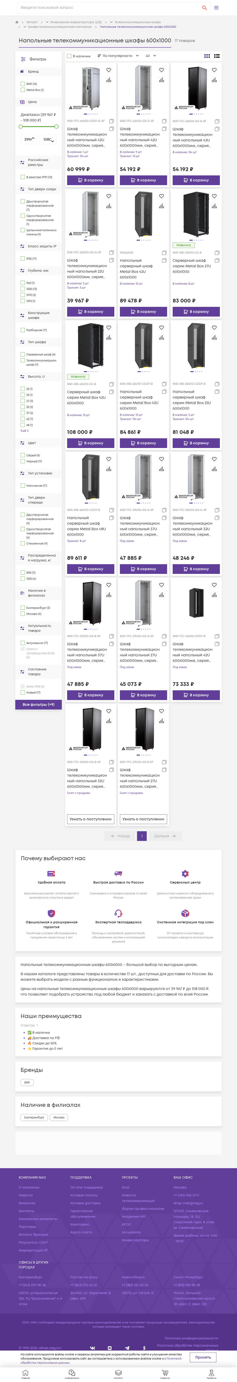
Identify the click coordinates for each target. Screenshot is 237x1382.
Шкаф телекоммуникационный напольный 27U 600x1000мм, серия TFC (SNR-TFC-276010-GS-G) (140, 652)
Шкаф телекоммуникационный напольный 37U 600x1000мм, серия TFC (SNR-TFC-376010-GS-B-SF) (87, 652)
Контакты (26, 1211)
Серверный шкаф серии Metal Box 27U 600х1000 (192, 266)
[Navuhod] (110, 1348)
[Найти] (204, 7)
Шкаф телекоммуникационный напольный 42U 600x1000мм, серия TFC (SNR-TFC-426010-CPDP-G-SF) (87, 137)
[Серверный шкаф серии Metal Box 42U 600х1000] (90, 345)
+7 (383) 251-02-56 (135, 1285)
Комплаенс (80, 1224)
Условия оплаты (84, 1195)
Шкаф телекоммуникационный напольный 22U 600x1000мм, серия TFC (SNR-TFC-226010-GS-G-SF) (87, 269)
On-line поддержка (86, 1187)
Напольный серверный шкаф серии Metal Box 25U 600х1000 (192, 400)
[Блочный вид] (207, 56)
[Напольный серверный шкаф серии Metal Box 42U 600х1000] (143, 345)
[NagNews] (127, 1348)
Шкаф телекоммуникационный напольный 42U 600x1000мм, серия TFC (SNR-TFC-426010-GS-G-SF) (140, 137)
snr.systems (131, 1232)
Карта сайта (81, 1232)
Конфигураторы (135, 1240)
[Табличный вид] (217, 56)
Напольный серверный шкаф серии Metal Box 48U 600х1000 (86, 526)
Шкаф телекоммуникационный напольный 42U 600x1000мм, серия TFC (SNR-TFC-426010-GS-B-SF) (192, 138)
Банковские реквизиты (38, 1219)
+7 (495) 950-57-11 (186, 1195)
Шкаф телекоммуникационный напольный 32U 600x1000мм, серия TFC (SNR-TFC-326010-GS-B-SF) (87, 778)
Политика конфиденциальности (191, 1338)
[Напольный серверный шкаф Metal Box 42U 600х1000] (143, 214)
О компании (29, 1187)
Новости (26, 1195)
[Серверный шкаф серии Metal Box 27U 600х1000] (196, 214)
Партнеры (27, 1227)
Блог (126, 1187)
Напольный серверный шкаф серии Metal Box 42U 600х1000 (139, 400)
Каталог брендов (33, 1235)
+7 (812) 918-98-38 (187, 1285)
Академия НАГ (134, 1216)
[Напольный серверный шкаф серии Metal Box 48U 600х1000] (90, 477)
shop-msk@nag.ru (188, 1203)
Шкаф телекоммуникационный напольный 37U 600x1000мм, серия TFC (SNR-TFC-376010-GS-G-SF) (140, 526)
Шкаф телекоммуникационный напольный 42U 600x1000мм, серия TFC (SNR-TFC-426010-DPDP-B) (192, 652)
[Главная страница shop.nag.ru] (17, 22)
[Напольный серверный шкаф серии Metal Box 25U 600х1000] (196, 345)
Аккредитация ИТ (33, 1250)
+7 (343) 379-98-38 (32, 1285)
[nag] (144, 1348)
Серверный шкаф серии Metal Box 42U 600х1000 (86, 397)
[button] (216, 7)
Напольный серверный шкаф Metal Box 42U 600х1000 (136, 269)
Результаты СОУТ (33, 1242)
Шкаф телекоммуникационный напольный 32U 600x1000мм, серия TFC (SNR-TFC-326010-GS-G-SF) (192, 526)
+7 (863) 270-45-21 (83, 1285)
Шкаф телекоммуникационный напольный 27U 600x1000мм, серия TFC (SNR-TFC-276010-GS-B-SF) (140, 778)
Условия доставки (85, 1203)
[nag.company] (93, 1348)
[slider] (21, 127)
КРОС (126, 1224)
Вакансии (27, 1203)
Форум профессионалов (143, 1209)
